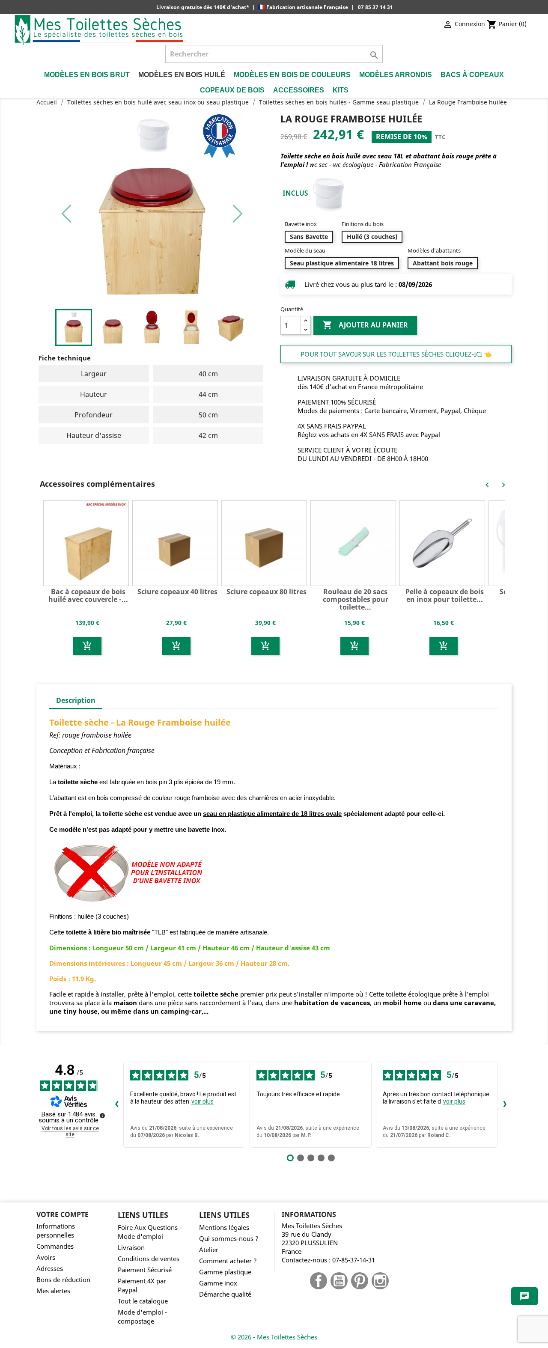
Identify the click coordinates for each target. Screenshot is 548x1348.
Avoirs (45, 1257)
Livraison (131, 1247)
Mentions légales (224, 1227)
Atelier (208, 1249)
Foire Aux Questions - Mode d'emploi (150, 1232)
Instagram (380, 1280)
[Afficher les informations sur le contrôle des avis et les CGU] (102, 1115)
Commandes (55, 1246)
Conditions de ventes (148, 1258)
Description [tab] (75, 700)
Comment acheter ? (228, 1260)
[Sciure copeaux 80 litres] (265, 542)
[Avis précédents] (116, 1104)
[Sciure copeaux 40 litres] (176, 542)
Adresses (49, 1268)
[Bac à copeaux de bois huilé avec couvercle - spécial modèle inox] (87, 542)
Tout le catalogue (143, 1301)
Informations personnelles (55, 1231)
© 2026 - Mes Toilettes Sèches (274, 1337)
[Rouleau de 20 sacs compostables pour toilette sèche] (354, 542)
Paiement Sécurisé (145, 1269)
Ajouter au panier (365, 325)
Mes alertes (53, 1290)
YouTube (339, 1280)
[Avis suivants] (505, 1104)
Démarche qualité (225, 1294)
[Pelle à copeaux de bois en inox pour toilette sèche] (443, 542)
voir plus (202, 1101)
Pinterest (359, 1280)
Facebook (318, 1280)
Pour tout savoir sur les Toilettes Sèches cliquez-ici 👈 (396, 354)
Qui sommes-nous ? (229, 1238)
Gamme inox (218, 1283)
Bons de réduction (63, 1279)
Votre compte (62, 1214)
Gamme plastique (225, 1272)
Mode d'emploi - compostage (142, 1317)
